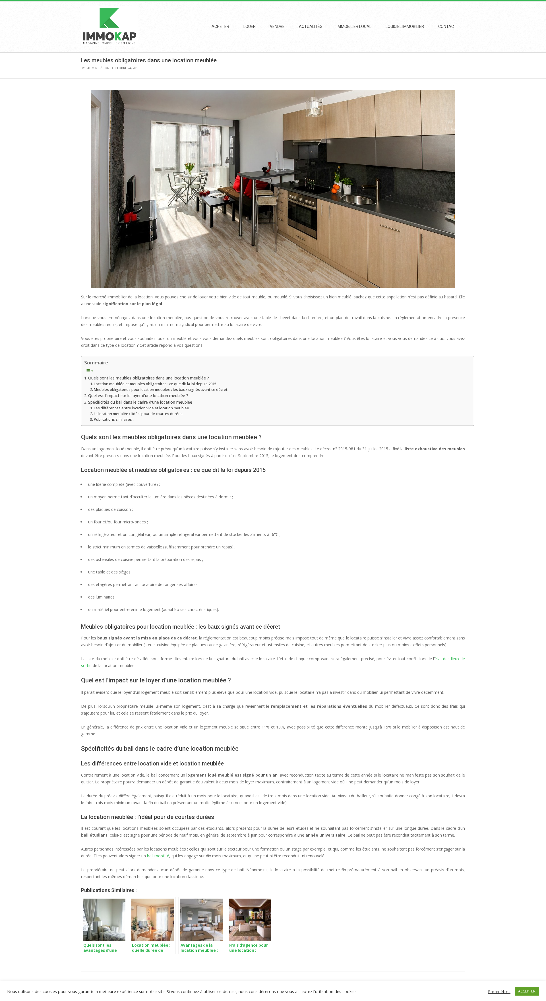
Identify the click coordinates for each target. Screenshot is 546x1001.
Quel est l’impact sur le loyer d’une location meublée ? (138, 395)
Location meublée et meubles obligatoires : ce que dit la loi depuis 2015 (155, 383)
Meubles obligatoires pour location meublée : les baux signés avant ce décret (161, 389)
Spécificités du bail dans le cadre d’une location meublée (140, 402)
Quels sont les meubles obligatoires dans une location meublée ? (148, 378)
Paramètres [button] (499, 991)
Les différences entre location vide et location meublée (141, 408)
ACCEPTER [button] (526, 991)
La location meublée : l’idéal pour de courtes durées (138, 413)
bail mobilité (158, 855)
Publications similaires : (114, 419)
